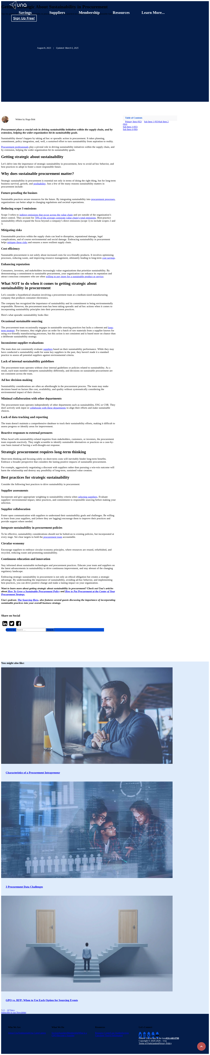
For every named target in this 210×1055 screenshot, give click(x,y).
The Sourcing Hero (28, 600)
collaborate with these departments (48, 407)
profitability (39, 183)
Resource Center (102, 1033)
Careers (42, 1033)
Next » (12, 1010)
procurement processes (103, 199)
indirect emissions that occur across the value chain (46, 214)
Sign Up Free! (24, 18)
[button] (55, 630)
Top (201, 1046)
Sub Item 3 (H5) (130, 127)
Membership (89, 12)
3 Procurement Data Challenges (24, 886)
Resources (121, 12)
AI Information (116, 1035)
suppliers (48, 349)
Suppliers (57, 12)
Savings (25, 12)
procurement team (52, 537)
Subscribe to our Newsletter (13, 1012)
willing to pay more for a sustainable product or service (74, 276)
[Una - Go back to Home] (18, 2)
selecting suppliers (87, 496)
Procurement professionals (15, 146)
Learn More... (153, 12)
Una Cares (34, 1033)
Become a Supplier (65, 1035)
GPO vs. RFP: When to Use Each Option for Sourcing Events (42, 1000)
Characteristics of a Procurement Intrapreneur (33, 772)
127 (8, 1010)
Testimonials (23, 1033)
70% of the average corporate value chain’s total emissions (65, 217)
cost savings (108, 257)
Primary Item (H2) (133, 121)
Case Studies (116, 1033)
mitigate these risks (17, 242)
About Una (13, 1033)
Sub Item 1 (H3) (151, 121)
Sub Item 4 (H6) (130, 129)
